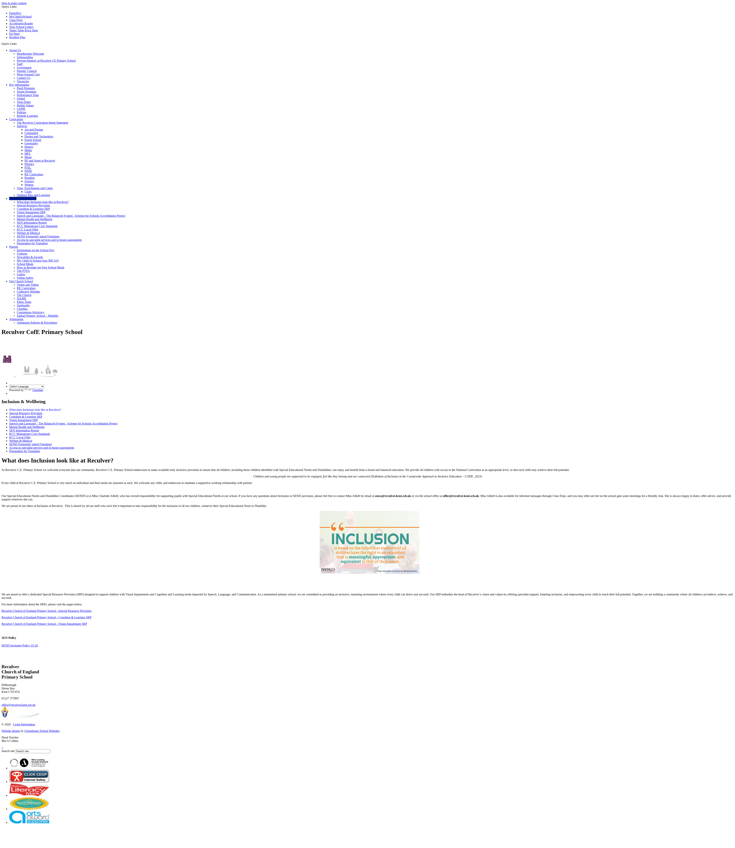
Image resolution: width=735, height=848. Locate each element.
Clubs (28, 191)
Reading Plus (17, 37)
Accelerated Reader (21, 23)
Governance (24, 67)
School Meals (25, 264)
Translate (37, 390)
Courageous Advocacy (30, 312)
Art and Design (33, 129)
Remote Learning (27, 115)
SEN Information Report (32, 222)
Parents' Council (27, 71)
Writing (28, 184)
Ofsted (21, 98)
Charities (22, 308)
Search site (8, 751)
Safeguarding (25, 57)
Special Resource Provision (33, 205)
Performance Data (28, 95)
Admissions (16, 319)
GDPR (21, 109)
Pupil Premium (26, 88)
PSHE (28, 171)
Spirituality (23, 305)
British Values (25, 105)
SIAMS (21, 298)
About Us (15, 50)
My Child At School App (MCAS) (38, 260)
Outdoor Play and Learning (33, 195)
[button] (18, 44)
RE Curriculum (33, 174)
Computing (31, 133)
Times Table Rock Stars (23, 30)
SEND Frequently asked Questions (38, 236)
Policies (21, 112)
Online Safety (25, 277)
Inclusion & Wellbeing (22, 198)
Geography (31, 143)
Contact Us (23, 77)
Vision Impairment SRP (31, 212)
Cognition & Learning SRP (33, 208)
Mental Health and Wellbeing (34, 219)
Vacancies (23, 81)
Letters (21, 274)
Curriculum (16, 119)
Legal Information (24, 724)
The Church (24, 295)
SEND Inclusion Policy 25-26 (20, 645)
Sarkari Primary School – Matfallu (37, 315)
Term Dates (24, 102)
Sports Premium (26, 91)
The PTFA (23, 271)
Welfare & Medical (28, 233)
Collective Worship (28, 291)
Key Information (19, 84)
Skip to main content (14, 3)
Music (28, 157)
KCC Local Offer (27, 229)
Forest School (32, 140)
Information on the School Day (35, 250)
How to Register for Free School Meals (40, 267)
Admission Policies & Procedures (37, 322)
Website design (11, 731)
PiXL (27, 167)
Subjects (22, 126)
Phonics (29, 164)
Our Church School (21, 281)
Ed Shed (14, 33)
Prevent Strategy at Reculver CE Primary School (46, 60)
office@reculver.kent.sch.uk (18, 704)
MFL (27, 153)
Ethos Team (24, 302)
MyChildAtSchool (20, 16)
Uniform (22, 253)
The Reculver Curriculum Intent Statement (42, 122)
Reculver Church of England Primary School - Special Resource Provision (46, 610)
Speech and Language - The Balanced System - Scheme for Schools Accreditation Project (71, 215)
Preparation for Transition (32, 243)
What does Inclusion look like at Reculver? (43, 202)
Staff (20, 64)
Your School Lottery (21, 27)
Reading (29, 177)
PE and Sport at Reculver (39, 160)
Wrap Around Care (28, 74)
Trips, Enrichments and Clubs (35, 188)
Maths (28, 150)
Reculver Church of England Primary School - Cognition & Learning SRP (46, 617)
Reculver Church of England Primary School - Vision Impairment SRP (44, 623)
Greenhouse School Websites (42, 731)
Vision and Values (28, 284)
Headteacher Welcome (30, 53)
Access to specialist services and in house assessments (49, 239)
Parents (13, 246)
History (28, 146)
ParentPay (15, 13)
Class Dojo (16, 20)
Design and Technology (38, 136)
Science (29, 181)
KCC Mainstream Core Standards (37, 226)
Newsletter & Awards (30, 257)
